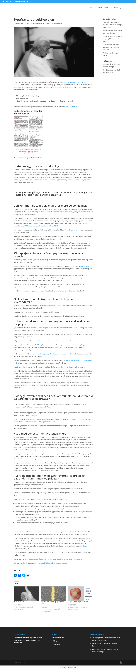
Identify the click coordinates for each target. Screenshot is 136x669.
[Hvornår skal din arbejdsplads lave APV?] (53, 593)
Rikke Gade (19, 23)
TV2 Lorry (38, 345)
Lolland (39, 371)
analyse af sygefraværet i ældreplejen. (73, 82)
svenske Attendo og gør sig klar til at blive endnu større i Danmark (53, 354)
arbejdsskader (85, 266)
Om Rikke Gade (96, 7)
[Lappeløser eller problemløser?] (80, 593)
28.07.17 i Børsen (71, 107)
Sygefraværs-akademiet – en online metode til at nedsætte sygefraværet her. (56, 559)
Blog (106, 7)
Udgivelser (114, 7)
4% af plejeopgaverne (72, 230)
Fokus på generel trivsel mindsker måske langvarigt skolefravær (112, 24)
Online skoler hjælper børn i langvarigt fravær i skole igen (112, 38)
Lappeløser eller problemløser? (78, 602)
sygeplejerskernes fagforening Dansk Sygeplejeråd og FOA (58, 347)
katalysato (84, 546)
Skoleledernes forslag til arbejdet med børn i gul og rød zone (112, 47)
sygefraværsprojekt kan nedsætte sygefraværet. (50, 563)
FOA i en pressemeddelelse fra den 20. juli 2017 (41, 226)
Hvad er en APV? (19, 602)
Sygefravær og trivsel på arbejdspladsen (48, 23)
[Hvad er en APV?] (26, 593)
